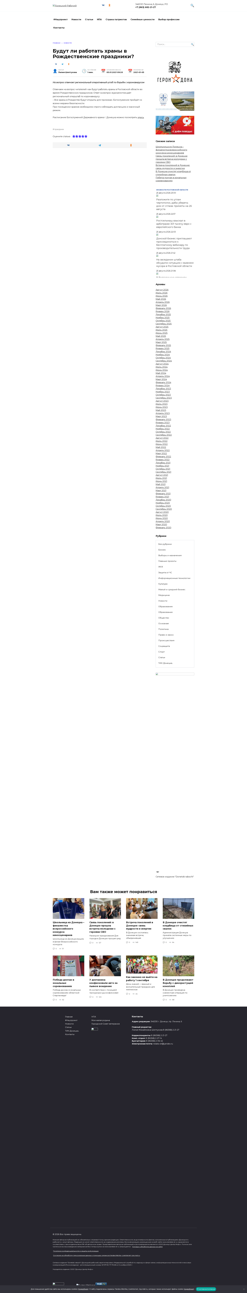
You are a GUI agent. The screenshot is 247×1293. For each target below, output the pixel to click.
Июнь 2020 (162, 518)
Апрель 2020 (163, 521)
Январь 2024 (163, 385)
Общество (163, 618)
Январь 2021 (162, 497)
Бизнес (162, 550)
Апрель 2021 (162, 487)
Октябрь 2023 (163, 395)
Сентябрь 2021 (163, 472)
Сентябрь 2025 (164, 324)
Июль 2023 (161, 404)
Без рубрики (165, 544)
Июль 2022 (161, 441)
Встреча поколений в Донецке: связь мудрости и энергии (139, 925)
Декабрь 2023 (163, 388)
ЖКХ (160, 567)
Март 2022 (161, 453)
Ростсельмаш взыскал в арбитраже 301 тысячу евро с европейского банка (173, 224)
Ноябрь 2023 (163, 392)
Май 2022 (161, 447)
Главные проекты (167, 561)
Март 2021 (161, 490)
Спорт (161, 652)
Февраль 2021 (163, 493)
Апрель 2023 (163, 413)
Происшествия (166, 640)
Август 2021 (162, 475)
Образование (165, 606)
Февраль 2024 (163, 382)
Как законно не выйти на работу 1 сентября (141, 979)
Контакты (59, 28)
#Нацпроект (60, 19)
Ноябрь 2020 (163, 503)
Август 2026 (162, 290)
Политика (163, 629)
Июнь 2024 (162, 370)
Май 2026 (161, 299)
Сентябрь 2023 (164, 398)
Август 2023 (162, 401)
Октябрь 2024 (163, 358)
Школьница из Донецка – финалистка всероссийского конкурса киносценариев (171, 150)
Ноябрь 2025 (163, 317)
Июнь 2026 (161, 296)
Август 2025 (162, 327)
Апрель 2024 (163, 376)
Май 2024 (161, 373)
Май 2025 (161, 336)
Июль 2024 (161, 367)
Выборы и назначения (170, 555)
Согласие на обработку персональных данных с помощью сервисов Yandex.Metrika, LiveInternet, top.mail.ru (96, 1255)
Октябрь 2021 (163, 469)
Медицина (164, 595)
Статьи (89, 19)
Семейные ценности (143, 19)
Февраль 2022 (163, 456)
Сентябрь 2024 (164, 361)
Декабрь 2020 (163, 500)
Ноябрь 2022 (163, 429)
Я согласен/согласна (206, 1289)
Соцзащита (164, 646)
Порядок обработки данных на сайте (147, 1247)
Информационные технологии (174, 578)
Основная (163, 623)
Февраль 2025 (163, 345)
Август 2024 (162, 364)
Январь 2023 (163, 422)
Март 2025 (161, 342)
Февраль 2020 (163, 527)
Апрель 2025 (163, 339)
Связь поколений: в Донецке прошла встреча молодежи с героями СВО (171, 159)
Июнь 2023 (162, 407)
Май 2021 (161, 484)
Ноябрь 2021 (162, 466)
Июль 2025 (161, 330)
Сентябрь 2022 (164, 435)
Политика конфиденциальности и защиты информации (76, 1251)
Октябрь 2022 (163, 432)
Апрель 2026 (163, 302)
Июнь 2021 (161, 481)
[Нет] (243, 1289)
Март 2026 (161, 305)
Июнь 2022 (162, 444)
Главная (69, 1017)
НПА (99, 19)
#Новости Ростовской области (172, 190)
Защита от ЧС (165, 572)
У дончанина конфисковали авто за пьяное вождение (103, 982)
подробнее (83, 1289)
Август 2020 (162, 512)
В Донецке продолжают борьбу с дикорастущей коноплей (178, 982)
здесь (141, 117)
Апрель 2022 (163, 450)
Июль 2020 (162, 515)
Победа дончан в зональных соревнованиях (63, 982)
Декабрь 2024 (163, 351)
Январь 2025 (162, 348)
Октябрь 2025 (163, 320)
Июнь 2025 (161, 333)
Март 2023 (161, 416)
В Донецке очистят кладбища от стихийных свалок (178, 925)
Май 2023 (161, 410)
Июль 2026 (161, 293)
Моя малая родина (100, 1020)
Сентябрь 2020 (164, 509)
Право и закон (166, 635)
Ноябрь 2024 (163, 354)
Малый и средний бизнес (171, 589)
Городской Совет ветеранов (105, 1024)
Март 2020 (161, 524)
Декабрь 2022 (163, 425)
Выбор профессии (168, 19)
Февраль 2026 (163, 308)
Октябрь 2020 (163, 506)
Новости (76, 19)
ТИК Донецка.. (165, 663)
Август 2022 (162, 438)
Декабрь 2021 (163, 463)
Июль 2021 (161, 478)
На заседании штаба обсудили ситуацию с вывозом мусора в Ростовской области (175, 263)
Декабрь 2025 (163, 314)
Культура (162, 584)
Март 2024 (161, 379)
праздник (59, 129)
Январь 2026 (162, 311)
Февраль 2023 (163, 419)
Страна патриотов (116, 19)
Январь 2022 (163, 459)
